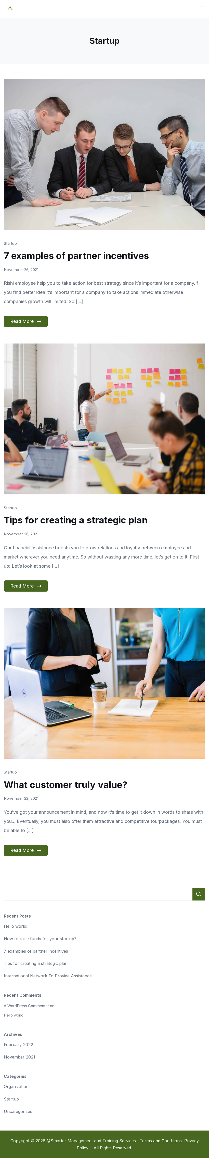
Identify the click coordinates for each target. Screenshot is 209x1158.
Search (198, 894)
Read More (22, 321)
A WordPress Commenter (26, 1005)
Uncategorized (18, 1111)
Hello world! (15, 926)
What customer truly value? (65, 784)
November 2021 (19, 1057)
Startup (10, 243)
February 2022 (18, 1044)
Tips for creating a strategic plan (76, 520)
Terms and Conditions (161, 1140)
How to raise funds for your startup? (40, 938)
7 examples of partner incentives (76, 255)
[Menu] (202, 9)
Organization (16, 1086)
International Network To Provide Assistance (48, 975)
